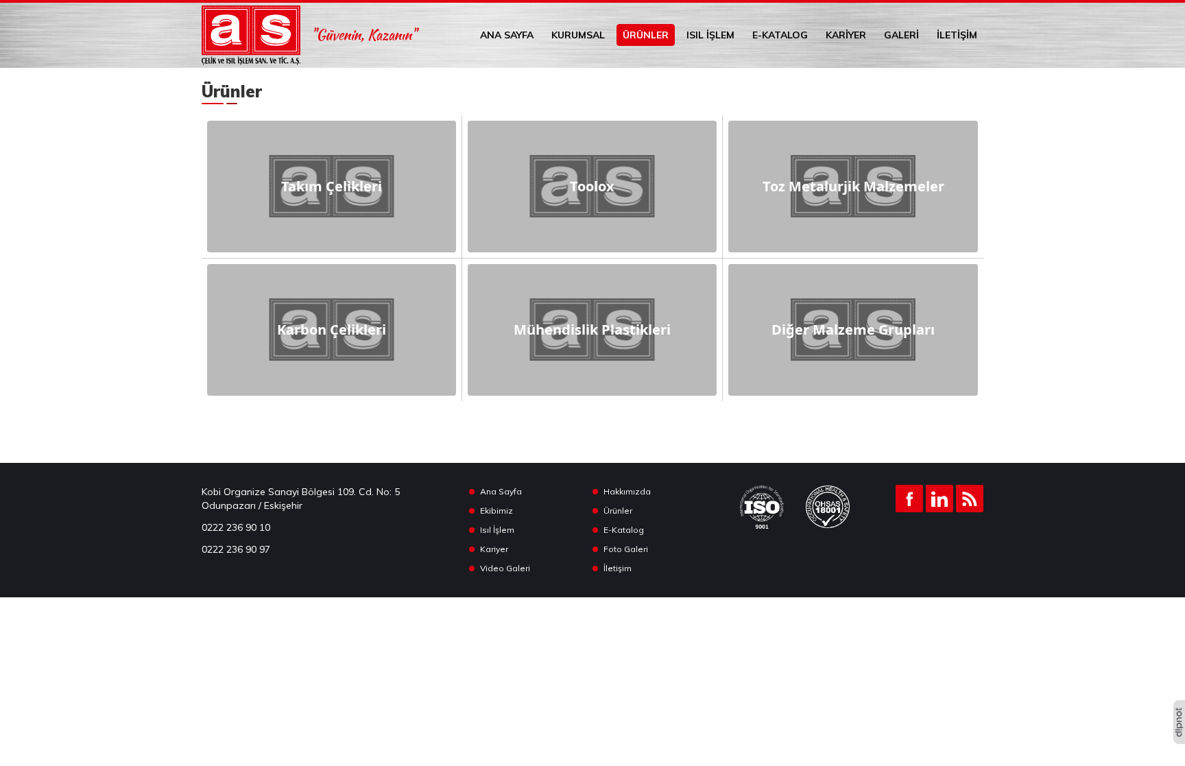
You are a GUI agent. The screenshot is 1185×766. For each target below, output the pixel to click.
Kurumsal (578, 35)
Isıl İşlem (710, 35)
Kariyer (846, 35)
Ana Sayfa (507, 35)
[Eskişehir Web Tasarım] (1179, 722)
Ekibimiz (496, 510)
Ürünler (646, 35)
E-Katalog (780, 35)
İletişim (957, 35)
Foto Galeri (625, 549)
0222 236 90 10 (236, 527)
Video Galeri (505, 568)
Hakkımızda (627, 491)
